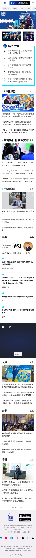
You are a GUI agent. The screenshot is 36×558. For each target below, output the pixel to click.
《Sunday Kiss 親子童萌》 (12, 532)
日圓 (15, 8)
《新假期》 (12, 527)
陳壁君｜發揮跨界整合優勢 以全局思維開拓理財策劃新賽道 (17, 491)
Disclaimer (17, 550)
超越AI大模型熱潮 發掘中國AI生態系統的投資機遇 (17, 263)
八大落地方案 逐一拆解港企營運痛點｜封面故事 (17, 442)
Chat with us (9, 550)
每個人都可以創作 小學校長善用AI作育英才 (18, 212)
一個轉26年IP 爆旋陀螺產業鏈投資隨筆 (17, 297)
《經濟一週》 (26, 532)
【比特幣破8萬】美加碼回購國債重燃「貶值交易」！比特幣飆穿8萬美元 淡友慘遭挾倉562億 (18, 123)
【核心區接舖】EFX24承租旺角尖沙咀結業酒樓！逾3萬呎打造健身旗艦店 (18, 131)
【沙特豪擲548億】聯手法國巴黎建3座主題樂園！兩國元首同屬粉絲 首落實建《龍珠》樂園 (18, 115)
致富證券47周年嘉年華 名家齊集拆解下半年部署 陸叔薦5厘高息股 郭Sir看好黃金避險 (17, 385)
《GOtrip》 (20, 527)
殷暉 (3, 317)
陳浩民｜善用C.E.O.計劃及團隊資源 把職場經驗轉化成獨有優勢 (17, 483)
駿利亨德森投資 (6, 253)
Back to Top (17, 507)
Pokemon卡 (25, 8)
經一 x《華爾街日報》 (21, 3)
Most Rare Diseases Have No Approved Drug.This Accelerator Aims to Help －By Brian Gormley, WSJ (18, 164)
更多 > (32, 91)
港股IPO (6, 8)
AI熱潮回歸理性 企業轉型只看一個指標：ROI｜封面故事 (18, 450)
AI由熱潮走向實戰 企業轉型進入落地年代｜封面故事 (18, 434)
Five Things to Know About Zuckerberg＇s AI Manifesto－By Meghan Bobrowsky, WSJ (18, 172)
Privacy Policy (26, 550)
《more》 (26, 530)
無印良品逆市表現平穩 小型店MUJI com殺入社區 (18, 221)
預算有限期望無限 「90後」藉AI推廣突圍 (17, 229)
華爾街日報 (17, 253)
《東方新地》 (17, 530)
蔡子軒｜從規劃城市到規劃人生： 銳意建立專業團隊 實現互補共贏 (17, 499)
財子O (28, 253)
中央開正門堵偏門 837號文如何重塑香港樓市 (18, 311)
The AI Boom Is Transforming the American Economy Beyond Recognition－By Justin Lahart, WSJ (18, 180)
